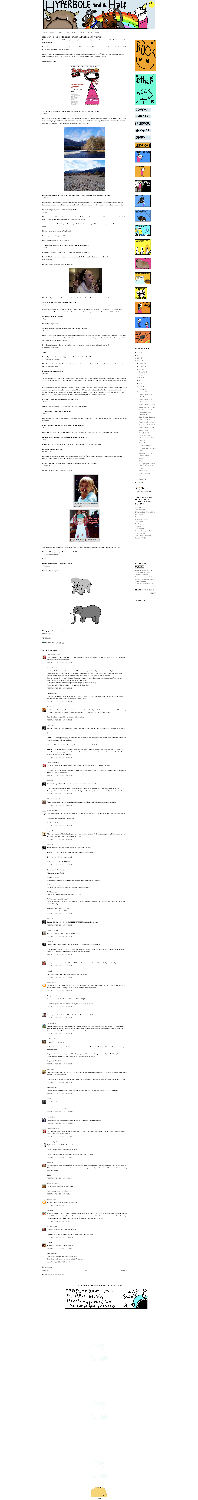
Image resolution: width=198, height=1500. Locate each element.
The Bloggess (139, 524)
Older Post (124, 1270)
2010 (139, 361)
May (140, 383)
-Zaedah (45, 247)
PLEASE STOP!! (144, 433)
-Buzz (44, 413)
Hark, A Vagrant (140, 510)
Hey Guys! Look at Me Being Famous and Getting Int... (146, 412)
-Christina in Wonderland (50, 347)
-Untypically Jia (47, 465)
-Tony (44, 305)
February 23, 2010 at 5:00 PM (59, 776)
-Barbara (45, 373)
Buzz (48, 1210)
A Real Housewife (52, 799)
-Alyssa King (46, 633)
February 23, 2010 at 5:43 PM (59, 925)
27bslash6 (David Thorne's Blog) (145, 512)
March (141, 389)
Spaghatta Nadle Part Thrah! (147, 425)
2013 (139, 355)
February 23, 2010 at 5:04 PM (59, 794)
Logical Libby (51, 930)
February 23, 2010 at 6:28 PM (59, 955)
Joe (48, 1242)
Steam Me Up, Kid (52, 1142)
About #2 (60, 32)
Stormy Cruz (51, 668)
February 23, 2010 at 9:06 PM (59, 1082)
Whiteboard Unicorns (141, 519)
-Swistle (44, 212)
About (52, 32)
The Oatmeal (139, 514)
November (142, 366)
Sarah (48, 1069)
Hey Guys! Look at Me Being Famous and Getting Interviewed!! (72, 36)
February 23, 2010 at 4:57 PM (59, 757)
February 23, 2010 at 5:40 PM (59, 914)
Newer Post (45, 1270)
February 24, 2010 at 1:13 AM (59, 1178)
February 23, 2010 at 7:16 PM (59, 977)
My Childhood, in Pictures (147, 407)
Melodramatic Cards (145, 445)
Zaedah (49, 707)
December (142, 363)
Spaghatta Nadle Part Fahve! (147, 404)
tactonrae (49, 1199)
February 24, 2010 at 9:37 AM (59, 1221)
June (140, 380)
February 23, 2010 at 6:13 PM (59, 936)
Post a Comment (47, 1267)
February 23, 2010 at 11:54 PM (60, 1157)
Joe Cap (49, 1023)
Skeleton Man (143, 443)
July (140, 378)
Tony (48, 831)
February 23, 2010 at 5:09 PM (59, 805)
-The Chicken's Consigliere (50, 554)
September (142, 372)
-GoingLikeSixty (47, 259)
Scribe (49, 1162)
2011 (139, 358)
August (141, 375)
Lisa (48, 1012)
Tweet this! (48, 641)
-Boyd (44, 439)
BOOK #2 (98, 32)
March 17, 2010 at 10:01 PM (58, 1262)
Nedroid (137, 517)
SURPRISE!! (143, 471)
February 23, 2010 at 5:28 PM (59, 865)
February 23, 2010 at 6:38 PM (59, 966)
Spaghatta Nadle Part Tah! (146, 427)
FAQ (67, 32)
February (142, 392)
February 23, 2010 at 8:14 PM (59, 1007)
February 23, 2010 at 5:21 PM (59, 839)
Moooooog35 (51, 1183)
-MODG (45, 114)
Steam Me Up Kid (140, 538)
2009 (139, 482)
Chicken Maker (139, 528)
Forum (82, 32)
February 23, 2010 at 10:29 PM (60, 1112)
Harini (49, 1117)
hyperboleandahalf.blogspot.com (144, 583)
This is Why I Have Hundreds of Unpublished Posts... (147, 438)
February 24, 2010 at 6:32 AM (59, 1194)
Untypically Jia (51, 654)
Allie (48, 725)
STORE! (74, 32)
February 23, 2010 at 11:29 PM (60, 1137)
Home (45, 32)
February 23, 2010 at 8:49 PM (59, 1064)
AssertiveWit (51, 1226)
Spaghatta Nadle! (144, 430)
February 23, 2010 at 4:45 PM (59, 702)
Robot (140, 461)
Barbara (49, 960)
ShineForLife (51, 810)
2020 (139, 352)
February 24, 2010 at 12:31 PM (60, 1248)
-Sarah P (45, 226)
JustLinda (50, 1039)
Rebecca (49, 982)
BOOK (90, 32)
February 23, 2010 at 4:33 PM (59, 688)
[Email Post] (62, 642)
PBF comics (138, 507)
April (141, 386)
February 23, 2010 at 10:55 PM (60, 1123)
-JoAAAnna (46, 566)
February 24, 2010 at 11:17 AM (60, 1237)
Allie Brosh (146, 570)
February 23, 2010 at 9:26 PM (59, 1093)
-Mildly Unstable (47, 198)
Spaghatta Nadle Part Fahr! (147, 422)
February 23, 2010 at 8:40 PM (59, 1018)
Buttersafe (138, 526)
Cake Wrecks (139, 521)
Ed (48, 1099)
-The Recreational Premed (50, 359)
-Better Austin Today (49, 331)
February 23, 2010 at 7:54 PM (59, 991)
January (141, 479)
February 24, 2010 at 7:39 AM (59, 1205)
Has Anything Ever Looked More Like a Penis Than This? (147, 466)
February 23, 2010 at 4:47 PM (59, 720)
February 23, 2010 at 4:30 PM (59, 663)
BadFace (141, 458)
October (141, 369)
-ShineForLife (46, 451)
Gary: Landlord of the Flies (143, 536)
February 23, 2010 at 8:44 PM (59, 1034)
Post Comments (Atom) (57, 1275)
